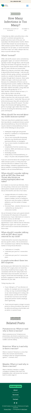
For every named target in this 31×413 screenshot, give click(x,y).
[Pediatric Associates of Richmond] (4, 6)
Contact (15, 399)
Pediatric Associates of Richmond (11, 29)
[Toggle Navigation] (27, 5)
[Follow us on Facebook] (14, 402)
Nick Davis (24, 409)
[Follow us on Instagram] (16, 402)
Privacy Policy (7, 409)
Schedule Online (15, 386)
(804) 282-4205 (17, 1)
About (15, 390)
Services (16, 395)
